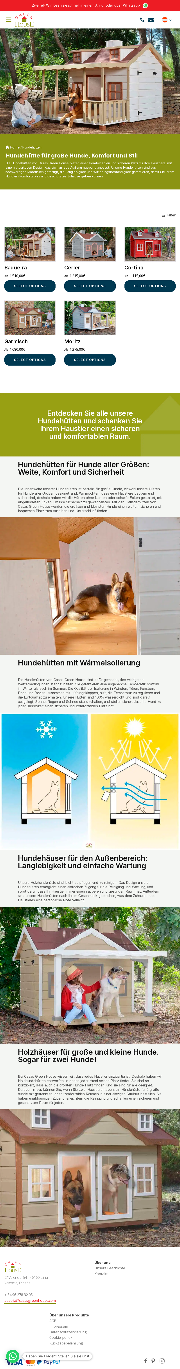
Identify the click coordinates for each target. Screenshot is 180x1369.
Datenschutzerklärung (68, 1332)
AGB (52, 1320)
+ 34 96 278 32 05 (18, 1294)
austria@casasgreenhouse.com (30, 1300)
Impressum (58, 1326)
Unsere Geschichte (109, 1268)
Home (15, 147)
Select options (30, 286)
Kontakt (101, 1273)
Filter (171, 215)
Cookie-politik (60, 1337)
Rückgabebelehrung (66, 1343)
